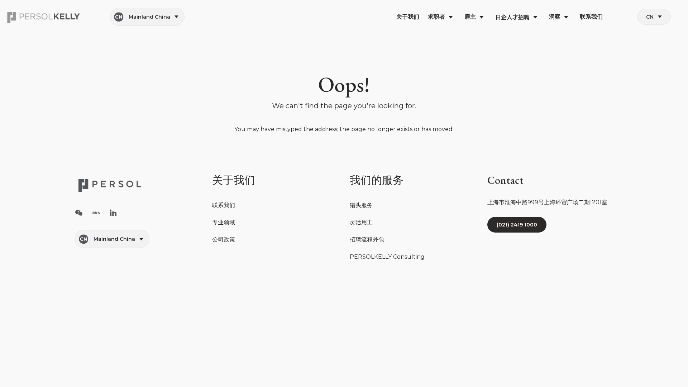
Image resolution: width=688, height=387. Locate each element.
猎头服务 (361, 205)
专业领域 (223, 222)
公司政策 (223, 239)
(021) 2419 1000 (517, 224)
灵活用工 (361, 222)
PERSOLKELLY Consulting (387, 256)
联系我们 (223, 205)
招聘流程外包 (367, 239)
